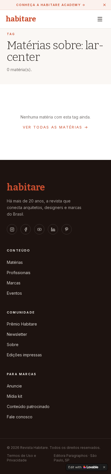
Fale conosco (19, 416)
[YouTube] (39, 229)
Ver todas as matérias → (56, 127)
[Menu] (99, 19)
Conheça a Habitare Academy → (50, 5)
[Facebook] (25, 229)
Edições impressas (24, 354)
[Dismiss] (104, 467)
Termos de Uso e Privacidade (21, 457)
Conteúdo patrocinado (28, 406)
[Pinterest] (66, 229)
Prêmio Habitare (22, 324)
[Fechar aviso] (104, 5)
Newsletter (17, 334)
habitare (21, 19)
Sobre (12, 344)
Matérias (15, 262)
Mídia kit (14, 396)
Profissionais (18, 272)
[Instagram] (12, 229)
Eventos (14, 293)
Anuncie (14, 385)
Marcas (13, 282)
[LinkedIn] (53, 229)
